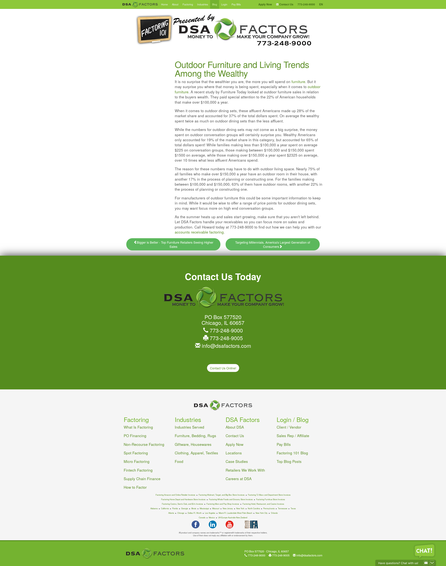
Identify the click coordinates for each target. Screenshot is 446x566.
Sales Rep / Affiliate (293, 435)
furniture (298, 81)
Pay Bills (236, 4)
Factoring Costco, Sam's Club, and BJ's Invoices (182, 503)
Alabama (154, 508)
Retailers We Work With (245, 470)
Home (164, 4)
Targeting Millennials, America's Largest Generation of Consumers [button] (272, 244)
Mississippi (204, 508)
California (165, 508)
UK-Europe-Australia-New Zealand (232, 517)
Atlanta (171, 512)
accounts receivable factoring (199, 232)
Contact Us (235, 435)
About (175, 4)
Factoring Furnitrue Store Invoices (270, 499)
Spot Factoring (136, 452)
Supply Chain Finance (142, 478)
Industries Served (189, 427)
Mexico (212, 517)
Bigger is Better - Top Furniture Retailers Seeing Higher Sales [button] (175, 244)
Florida (175, 508)
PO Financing (135, 435)
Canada (202, 517)
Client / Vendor (289, 427)
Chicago (180, 512)
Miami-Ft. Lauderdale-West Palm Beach (235, 512)
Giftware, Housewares (193, 444)
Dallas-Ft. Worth (195, 512)
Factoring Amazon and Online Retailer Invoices (175, 494)
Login (224, 4)
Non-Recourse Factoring (144, 444)
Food (179, 461)
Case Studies (237, 461)
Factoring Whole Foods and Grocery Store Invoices (231, 499)
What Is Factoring (138, 427)
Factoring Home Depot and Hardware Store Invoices (183, 499)
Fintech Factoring (138, 470)
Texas (293, 508)
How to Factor (135, 487)
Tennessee (282, 508)
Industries (202, 4)
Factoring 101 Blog (292, 452)
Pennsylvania (269, 508)
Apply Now (234, 444)
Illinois (193, 508)
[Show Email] (426, 563)
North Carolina (254, 508)
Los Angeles (210, 512)
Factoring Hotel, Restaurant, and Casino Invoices (263, 503)
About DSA (235, 427)
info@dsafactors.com (225, 345)
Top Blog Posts (289, 461)
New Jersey (228, 508)
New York (240, 508)
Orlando (274, 512)
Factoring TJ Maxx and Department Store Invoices (269, 494)
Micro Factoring (136, 461)
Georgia (184, 508)
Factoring (188, 4)
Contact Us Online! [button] (223, 368)
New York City (262, 512)
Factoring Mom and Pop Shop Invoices (222, 503)
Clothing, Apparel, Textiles (196, 452)
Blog (214, 4)
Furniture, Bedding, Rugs (195, 435)
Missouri (215, 508)
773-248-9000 (225, 330)
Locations (234, 452)
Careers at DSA (239, 478)
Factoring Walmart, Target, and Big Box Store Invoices (222, 494)
